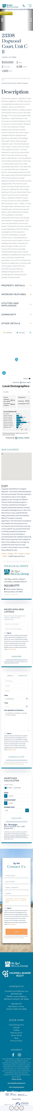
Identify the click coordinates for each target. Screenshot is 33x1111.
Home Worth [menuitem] (16, 1036)
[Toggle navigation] (30, 6)
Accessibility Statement (16, 1083)
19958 (5, 556)
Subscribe (16, 656)
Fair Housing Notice (16, 1087)
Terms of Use (16, 1079)
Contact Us (7, 594)
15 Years (18, 788)
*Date (6, 695)
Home (3, 554)
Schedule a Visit (22, 675)
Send (16, 931)
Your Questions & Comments (13, 710)
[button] (3, 20)
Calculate (16, 818)
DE (16, 554)
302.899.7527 (16, 994)
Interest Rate (9, 807)
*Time (6, 703)
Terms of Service (17, 764)
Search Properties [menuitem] (16, 1025)
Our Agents (15, 594)
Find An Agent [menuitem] (16, 1033)
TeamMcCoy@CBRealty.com (16, 991)
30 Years (9, 788)
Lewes (27, 554)
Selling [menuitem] (16, 1030)
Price (6, 793)
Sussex (20, 554)
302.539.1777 (11, 585)
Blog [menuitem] (16, 1038)
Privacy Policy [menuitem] (16, 1041)
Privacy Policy (12, 649)
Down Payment (10, 800)
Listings (10, 554)
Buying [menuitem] (16, 1028)
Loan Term (8, 785)
